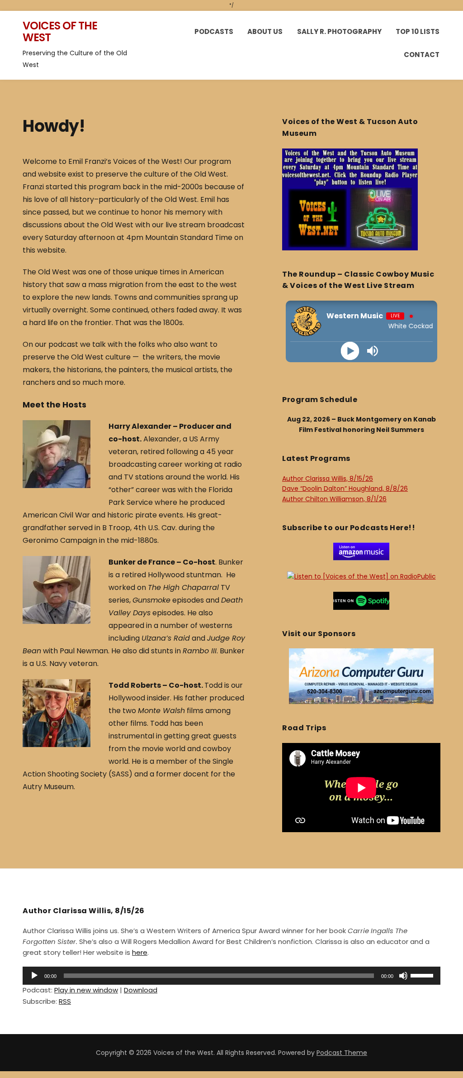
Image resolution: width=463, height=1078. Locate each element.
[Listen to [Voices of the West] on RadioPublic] (361, 575)
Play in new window (86, 990)
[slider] (423, 975)
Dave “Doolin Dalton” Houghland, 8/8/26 (345, 488)
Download (140, 990)
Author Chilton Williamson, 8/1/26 (334, 498)
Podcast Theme (342, 1052)
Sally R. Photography (339, 31)
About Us (265, 31)
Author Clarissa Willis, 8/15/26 (327, 478)
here (139, 952)
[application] (231, 976)
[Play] (350, 350)
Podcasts (213, 31)
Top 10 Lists (417, 31)
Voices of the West (60, 31)
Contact (421, 54)
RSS (65, 1001)
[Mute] (403, 975)
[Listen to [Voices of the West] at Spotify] (361, 599)
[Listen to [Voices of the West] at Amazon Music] (361, 551)
